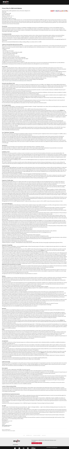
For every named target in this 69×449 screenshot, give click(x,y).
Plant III (40, 443)
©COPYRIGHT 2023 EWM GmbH (52, 447)
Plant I (33, 443)
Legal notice (44, 435)
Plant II (37, 443)
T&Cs (24, 435)
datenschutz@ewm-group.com (10, 18)
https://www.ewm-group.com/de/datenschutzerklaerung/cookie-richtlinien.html (17, 80)
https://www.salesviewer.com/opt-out (51, 140)
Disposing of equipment (36, 435)
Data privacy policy (29, 435)
